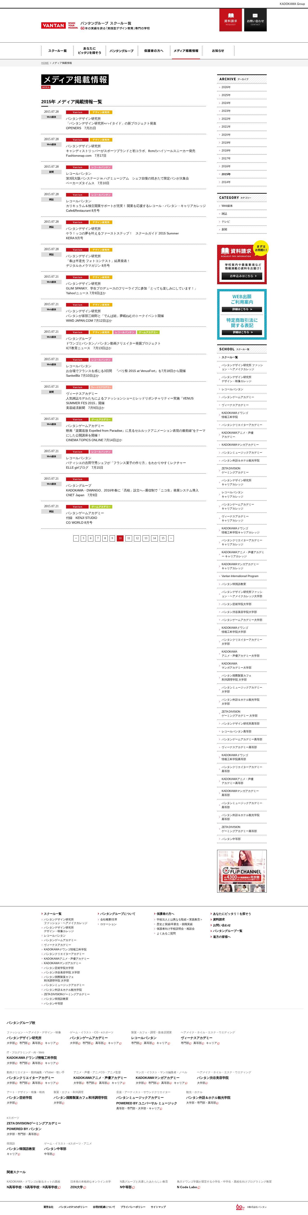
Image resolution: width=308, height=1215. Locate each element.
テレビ (226, 221)
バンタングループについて (118, 913)
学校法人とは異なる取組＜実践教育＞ (180, 919)
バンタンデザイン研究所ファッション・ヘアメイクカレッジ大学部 (242, 594)
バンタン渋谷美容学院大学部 (239, 612)
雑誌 (224, 213)
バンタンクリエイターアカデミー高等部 (242, 769)
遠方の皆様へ (222, 936)
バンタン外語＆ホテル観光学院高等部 (241, 817)
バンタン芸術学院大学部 (236, 604)
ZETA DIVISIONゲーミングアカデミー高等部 (239, 829)
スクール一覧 (57, 50)
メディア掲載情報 (186, 50)
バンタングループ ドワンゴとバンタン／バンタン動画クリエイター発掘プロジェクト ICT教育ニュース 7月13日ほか (113, 343)
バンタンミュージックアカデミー (242, 452)
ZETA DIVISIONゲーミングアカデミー (235, 470)
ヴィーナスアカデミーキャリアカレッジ (235, 518)
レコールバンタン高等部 (236, 731)
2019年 (226, 142)
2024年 (226, 103)
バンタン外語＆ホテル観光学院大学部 (241, 701)
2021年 (226, 126)
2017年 (226, 158)
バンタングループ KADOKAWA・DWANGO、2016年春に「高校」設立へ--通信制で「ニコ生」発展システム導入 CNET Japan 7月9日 (132, 490)
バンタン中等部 (231, 839)
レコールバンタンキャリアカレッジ (232, 494)
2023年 (226, 110)
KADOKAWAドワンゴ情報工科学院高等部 (235, 757)
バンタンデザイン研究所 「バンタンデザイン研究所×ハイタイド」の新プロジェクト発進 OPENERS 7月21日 (111, 123)
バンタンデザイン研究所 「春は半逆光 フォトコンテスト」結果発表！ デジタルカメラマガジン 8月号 (98, 260)
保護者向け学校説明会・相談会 (176, 928)
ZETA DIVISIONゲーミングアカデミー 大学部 (239, 713)
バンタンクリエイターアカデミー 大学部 (242, 641)
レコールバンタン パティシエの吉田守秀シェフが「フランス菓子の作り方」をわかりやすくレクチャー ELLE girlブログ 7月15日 (126, 462)
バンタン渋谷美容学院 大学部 (62, 972)
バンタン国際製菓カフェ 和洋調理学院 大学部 (57, 978)
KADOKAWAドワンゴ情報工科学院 (235, 415)
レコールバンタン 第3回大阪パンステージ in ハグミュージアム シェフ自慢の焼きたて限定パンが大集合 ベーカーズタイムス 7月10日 (127, 178)
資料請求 (230, 20)
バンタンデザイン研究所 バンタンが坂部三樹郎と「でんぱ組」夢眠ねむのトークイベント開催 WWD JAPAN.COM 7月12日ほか (115, 315)
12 (137, 538)
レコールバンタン (232, 389)
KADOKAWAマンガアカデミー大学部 (236, 665)
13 (146, 538)
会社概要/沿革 (108, 919)
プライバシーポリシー (133, 1207)
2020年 (226, 134)
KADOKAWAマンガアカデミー (240, 444)
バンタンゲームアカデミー (238, 397)
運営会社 (48, 1207)
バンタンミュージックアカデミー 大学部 (242, 689)
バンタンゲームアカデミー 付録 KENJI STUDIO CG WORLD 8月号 (85, 517)
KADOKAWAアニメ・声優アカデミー (237, 434)
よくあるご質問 (166, 933)
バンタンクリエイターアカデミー (242, 424)
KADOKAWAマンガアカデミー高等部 (240, 793)
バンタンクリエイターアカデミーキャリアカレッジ (242, 542)
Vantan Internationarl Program (240, 576)
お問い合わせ (255, 20)
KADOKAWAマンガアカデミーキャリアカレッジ (240, 566)
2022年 (226, 118)
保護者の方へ (154, 50)
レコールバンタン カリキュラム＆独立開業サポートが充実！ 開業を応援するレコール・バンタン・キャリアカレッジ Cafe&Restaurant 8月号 (136, 205)
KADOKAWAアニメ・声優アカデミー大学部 (241, 653)
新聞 (224, 229)
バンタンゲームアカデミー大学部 (242, 619)
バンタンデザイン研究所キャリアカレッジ (236, 482)
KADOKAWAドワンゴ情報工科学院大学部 (235, 629)
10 (120, 538)
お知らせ (218, 50)
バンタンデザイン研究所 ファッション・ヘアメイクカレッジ (242, 367)
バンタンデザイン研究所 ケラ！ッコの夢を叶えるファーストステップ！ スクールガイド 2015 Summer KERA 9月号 (122, 233)
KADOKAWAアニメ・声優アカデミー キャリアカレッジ (243, 554)
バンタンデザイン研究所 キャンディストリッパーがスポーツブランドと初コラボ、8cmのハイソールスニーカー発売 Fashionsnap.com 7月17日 (130, 150)
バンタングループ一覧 (227, 931)
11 (128, 538)
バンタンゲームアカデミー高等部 (242, 739)
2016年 (226, 166)
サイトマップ (158, 1207)
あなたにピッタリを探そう (90, 50)
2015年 (226, 174)
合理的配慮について (104, 1207)
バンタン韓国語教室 (234, 584)
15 (163, 538)
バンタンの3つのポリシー (73, 1207)
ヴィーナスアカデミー (235, 405)
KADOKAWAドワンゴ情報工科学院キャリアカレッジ (241, 530)
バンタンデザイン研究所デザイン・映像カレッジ (236, 379)
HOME (45, 63)
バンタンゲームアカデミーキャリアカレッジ (238, 506)
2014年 (226, 182)
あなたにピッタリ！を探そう (232, 913)
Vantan (71, 25)
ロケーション (108, 924)
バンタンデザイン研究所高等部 (241, 723)
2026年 (226, 87)
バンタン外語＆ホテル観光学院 (241, 460)
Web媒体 (227, 205)
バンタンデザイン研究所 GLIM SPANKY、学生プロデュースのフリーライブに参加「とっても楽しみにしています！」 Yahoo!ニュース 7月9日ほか (132, 288)
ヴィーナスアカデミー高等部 (239, 747)
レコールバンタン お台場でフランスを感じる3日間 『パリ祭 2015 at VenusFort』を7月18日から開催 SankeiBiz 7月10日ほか (126, 370)
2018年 (226, 150)
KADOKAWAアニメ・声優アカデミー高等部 (237, 781)
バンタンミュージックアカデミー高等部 (242, 805)
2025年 (226, 95)
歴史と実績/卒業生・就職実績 (175, 924)
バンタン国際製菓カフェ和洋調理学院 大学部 (236, 677)
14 (154, 538)
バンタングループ (122, 50)
